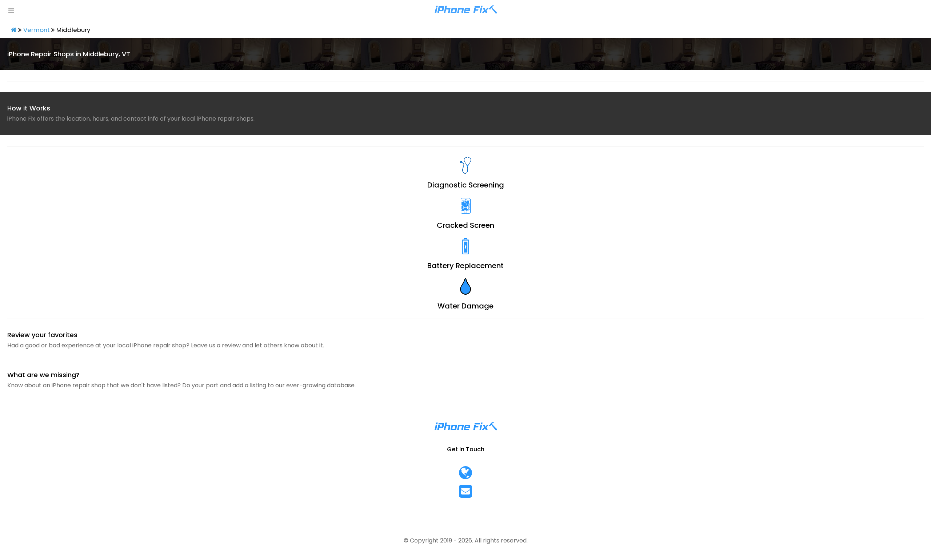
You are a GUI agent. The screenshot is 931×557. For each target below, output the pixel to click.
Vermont (36, 29)
